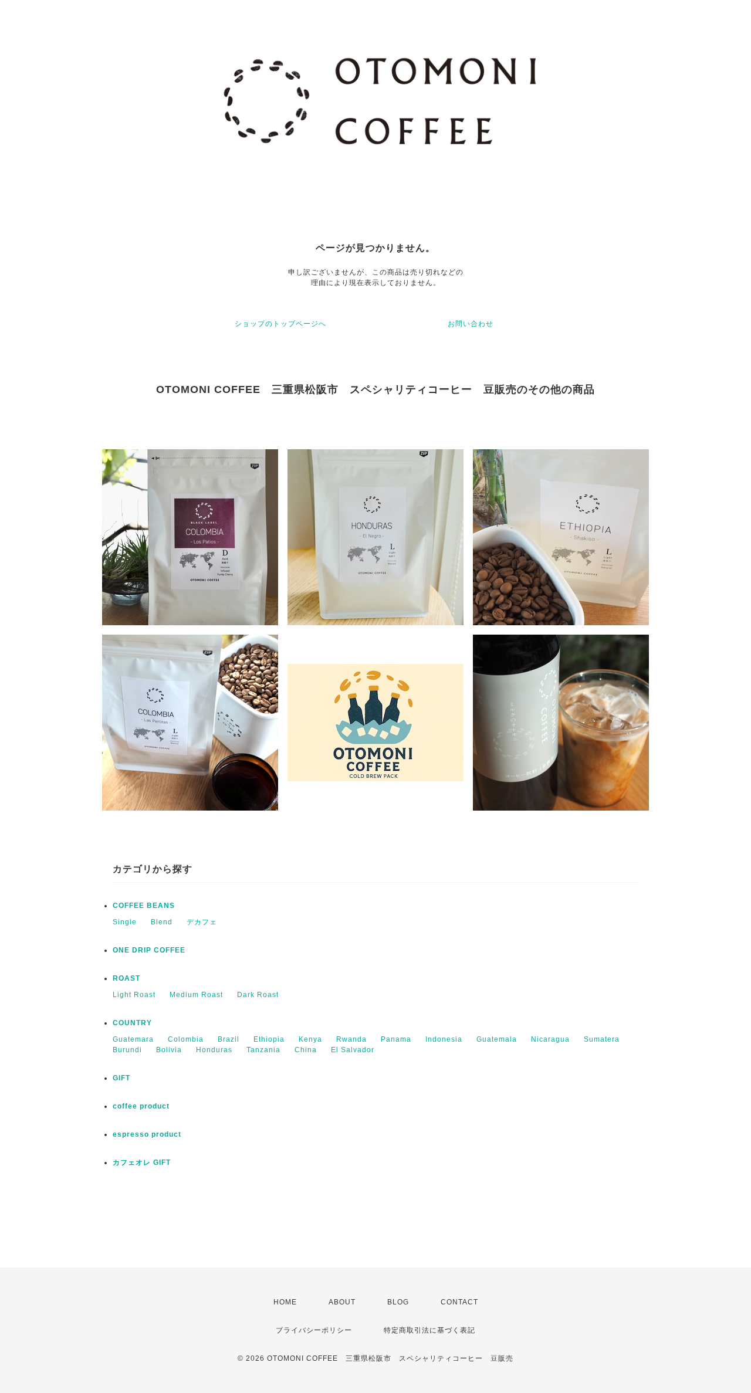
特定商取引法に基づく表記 (429, 1330)
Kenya (310, 1039)
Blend (161, 922)
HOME (285, 1302)
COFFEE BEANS (144, 905)
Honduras (214, 1050)
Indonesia (443, 1039)
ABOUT (342, 1302)
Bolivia (169, 1050)
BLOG (398, 1302)
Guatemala (496, 1039)
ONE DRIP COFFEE (149, 950)
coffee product (141, 1106)
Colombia (186, 1039)
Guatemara (133, 1039)
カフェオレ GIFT (142, 1162)
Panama (396, 1039)
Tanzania (263, 1050)
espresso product (147, 1134)
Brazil (228, 1039)
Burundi (127, 1050)
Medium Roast (196, 995)
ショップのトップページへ (280, 324)
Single (125, 922)
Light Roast (134, 995)
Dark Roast (258, 995)
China (306, 1050)
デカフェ (202, 922)
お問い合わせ (470, 324)
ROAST (126, 978)
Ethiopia (269, 1039)
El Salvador (352, 1050)
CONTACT (459, 1302)
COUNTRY (132, 1023)
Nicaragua (550, 1039)
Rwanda (351, 1039)
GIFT (121, 1078)
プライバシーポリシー (314, 1330)
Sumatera (602, 1039)
